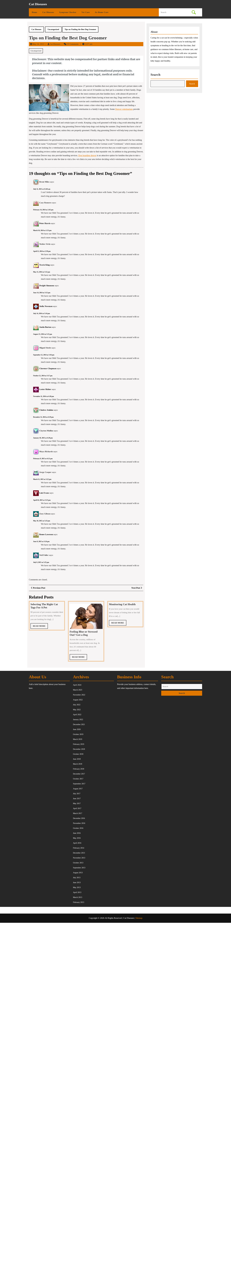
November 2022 (79, 695)
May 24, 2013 (38, 44)
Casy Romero (45, 203)
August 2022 (78, 700)
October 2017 (78, 779)
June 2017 (77, 799)
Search (155, 74)
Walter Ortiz (45, 244)
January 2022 (78, 720)
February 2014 (78, 848)
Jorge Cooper (45, 472)
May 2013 (77, 887)
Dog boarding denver (87, 155)
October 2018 (78, 754)
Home (34, 12)
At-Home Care (101, 12)
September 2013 (79, 868)
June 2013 (77, 883)
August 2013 (78, 873)
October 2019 (78, 734)
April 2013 (77, 892)
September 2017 (79, 784)
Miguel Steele (45, 348)
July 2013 (76, 878)
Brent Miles (44, 182)
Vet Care (86, 12)
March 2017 (77, 813)
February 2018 (78, 769)
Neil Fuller (44, 555)
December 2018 (79, 749)
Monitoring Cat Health (122, 604)
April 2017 (77, 808)
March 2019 (77, 739)
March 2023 (77, 690)
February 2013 (78, 902)
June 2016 (77, 833)
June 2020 (77, 729)
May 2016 (77, 838)
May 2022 (77, 710)
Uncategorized (53, 29)
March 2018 (77, 764)
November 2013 (79, 858)
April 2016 (77, 843)
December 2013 (79, 853)
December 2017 (79, 774)
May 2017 (77, 803)
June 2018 (77, 759)
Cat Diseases (38, 4)
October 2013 (78, 863)
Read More (40, 627)
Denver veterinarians (124, 109)
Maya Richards (46, 451)
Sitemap (139, 918)
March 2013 (77, 897)
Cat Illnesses (48, 12)
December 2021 (79, 724)
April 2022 (77, 715)
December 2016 (79, 818)
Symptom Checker (67, 12)
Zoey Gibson (44, 514)
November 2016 (79, 823)
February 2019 (78, 744)
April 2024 (77, 685)
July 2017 (76, 794)
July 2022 (76, 705)
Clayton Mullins (46, 431)
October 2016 (78, 828)
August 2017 (78, 789)
